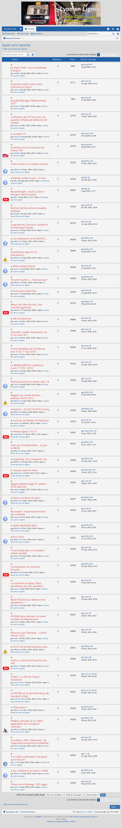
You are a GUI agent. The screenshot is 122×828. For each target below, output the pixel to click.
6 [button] (115, 55)
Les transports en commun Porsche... (25, 568)
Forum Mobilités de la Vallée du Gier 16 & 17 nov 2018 (28, 350)
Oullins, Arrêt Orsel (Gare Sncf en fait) (29, 662)
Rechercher (10, 34)
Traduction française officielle (57, 821)
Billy (15, 181)
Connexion (24, 34)
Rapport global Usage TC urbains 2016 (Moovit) (28, 485)
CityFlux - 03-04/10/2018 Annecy (31, 409)
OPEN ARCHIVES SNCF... (26, 525)
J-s (15, 762)
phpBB (38, 817)
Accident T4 (19, 133)
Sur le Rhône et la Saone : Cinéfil (30, 770)
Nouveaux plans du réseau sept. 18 (30, 381)
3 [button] (105, 55)
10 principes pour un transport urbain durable (27, 552)
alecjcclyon (18, 473)
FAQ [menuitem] (109, 29)
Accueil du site (10, 29)
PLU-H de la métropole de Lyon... (31, 646)
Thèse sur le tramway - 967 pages (29, 784)
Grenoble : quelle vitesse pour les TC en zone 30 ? (29, 334)
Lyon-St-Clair (19, 682)
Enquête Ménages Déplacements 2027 (28, 102)
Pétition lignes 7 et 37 (25, 431)
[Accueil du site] (61, 13)
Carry (16, 384)
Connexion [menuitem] (113, 29)
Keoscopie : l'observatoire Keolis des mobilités (28, 513)
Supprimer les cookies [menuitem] (83, 812)
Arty (64, 819)
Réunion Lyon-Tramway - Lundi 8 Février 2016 (29, 634)
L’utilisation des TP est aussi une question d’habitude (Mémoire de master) (29, 119)
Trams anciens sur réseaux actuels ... (29, 165)
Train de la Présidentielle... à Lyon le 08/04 (29, 447)
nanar (16, 90)
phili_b (16, 666)
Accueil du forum (12, 38)
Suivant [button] (118, 54)
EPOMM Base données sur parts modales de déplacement (28, 618)
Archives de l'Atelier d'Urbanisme (31, 420)
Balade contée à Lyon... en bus (29, 178)
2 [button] (101, 55)
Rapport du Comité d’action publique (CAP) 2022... (26, 397)
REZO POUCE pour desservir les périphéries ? (28, 601)
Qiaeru (73, 821)
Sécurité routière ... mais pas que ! (29, 279)
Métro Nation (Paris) (24, 266)
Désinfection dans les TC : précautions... (24, 254)
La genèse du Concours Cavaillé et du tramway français (29, 226)
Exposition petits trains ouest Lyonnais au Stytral (26, 85)
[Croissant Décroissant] (92, 795)
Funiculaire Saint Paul (24, 290)
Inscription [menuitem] (118, 29)
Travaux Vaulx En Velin (25, 470)
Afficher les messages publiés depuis (31, 795)
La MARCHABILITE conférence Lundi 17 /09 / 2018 (27, 367)
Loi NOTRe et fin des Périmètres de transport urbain (30, 695)
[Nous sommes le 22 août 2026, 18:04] (117, 38)
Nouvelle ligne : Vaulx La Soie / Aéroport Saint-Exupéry (27, 193)
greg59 (16, 73)
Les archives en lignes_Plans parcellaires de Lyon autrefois (27, 585)
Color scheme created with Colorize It (83, 817)
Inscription (38, 34)
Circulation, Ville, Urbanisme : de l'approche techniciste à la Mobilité (29, 742)
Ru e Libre (18, 536)
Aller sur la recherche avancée (15, 49)
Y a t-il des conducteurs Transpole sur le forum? (29, 758)
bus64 (16, 294)
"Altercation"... (20, 707)
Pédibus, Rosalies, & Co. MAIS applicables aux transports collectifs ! (27, 723)
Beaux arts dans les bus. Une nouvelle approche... (26, 306)
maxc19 (17, 137)
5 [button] (111, 55)
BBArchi (17, 170)
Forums (31, 29)
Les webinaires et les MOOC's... (30, 238)
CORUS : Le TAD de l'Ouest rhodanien (25, 678)
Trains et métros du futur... (27, 497)
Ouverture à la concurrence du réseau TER (27, 149)
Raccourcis (21, 29)
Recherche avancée (118, 34)
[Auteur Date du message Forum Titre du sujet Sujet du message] (75, 795)
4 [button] (108, 55)
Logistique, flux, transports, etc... (30, 459)
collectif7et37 (19, 434)
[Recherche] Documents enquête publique (28, 209)
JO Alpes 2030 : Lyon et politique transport (29, 69)
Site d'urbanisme (22, 318)
